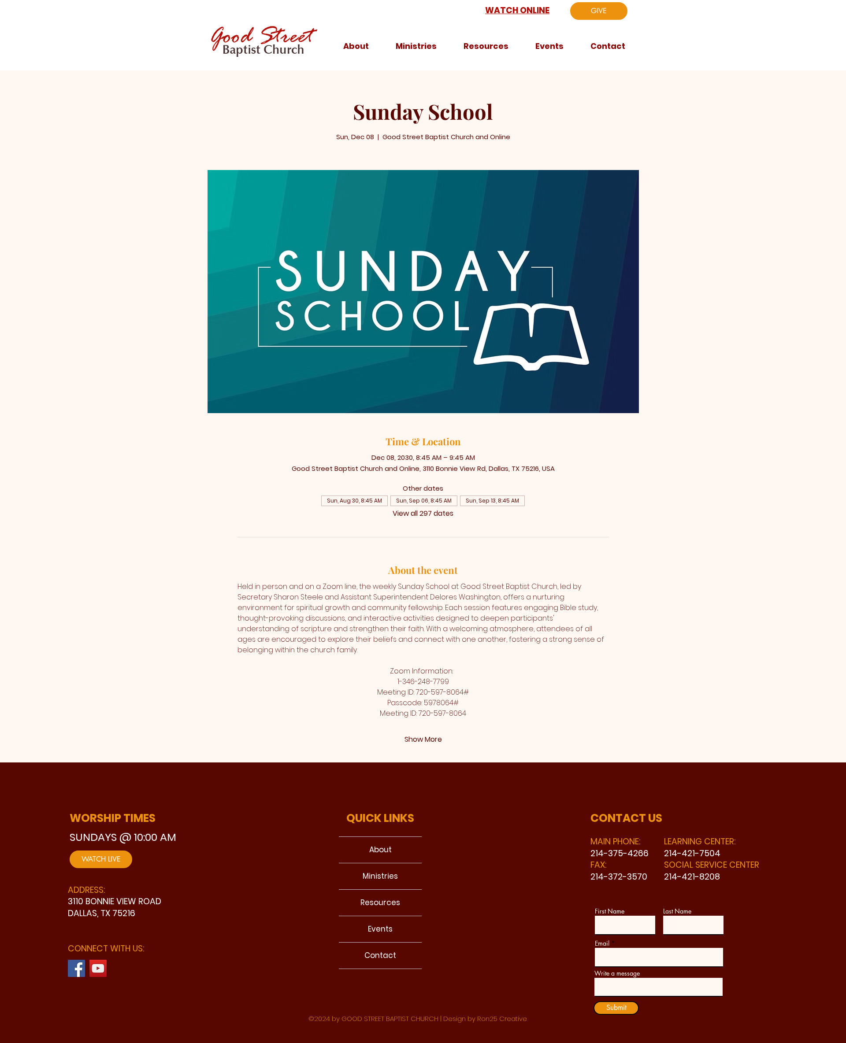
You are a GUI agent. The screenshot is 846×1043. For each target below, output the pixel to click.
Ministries (380, 876)
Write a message (617, 973)
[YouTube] (98, 968)
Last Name (677, 911)
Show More (423, 739)
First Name (609, 911)
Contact (380, 955)
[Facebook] (76, 968)
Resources (380, 902)
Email (602, 943)
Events (380, 929)
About (380, 849)
